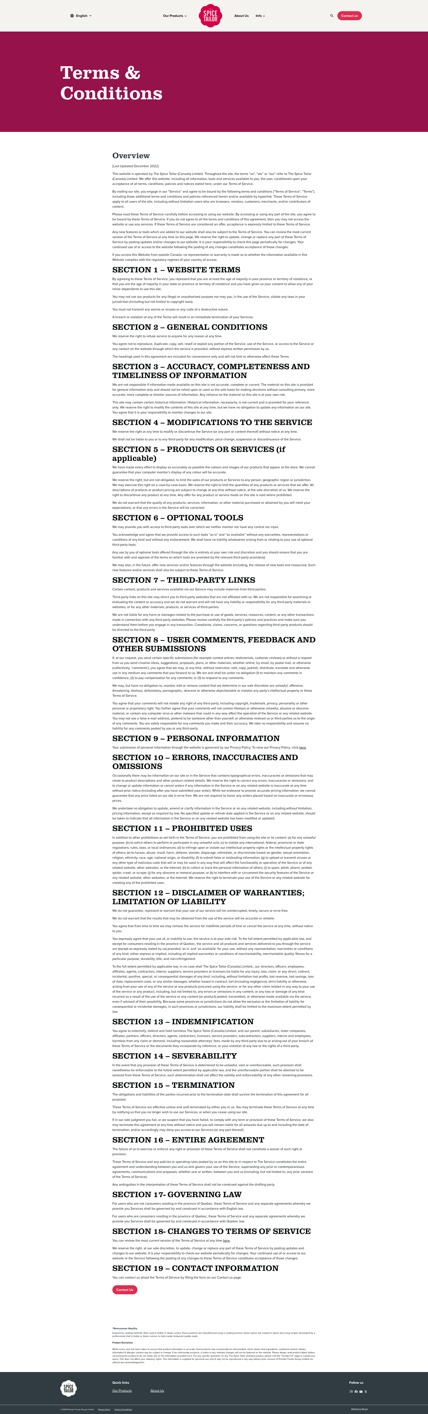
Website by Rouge (359, 1409)
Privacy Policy (104, 1409)
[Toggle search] (331, 15)
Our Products (173, 15)
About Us (241, 15)
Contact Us (124, 1289)
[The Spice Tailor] (210, 15)
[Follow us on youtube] (361, 1391)
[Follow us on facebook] (356, 1391)
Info (259, 15)
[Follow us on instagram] (351, 1391)
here (302, 747)
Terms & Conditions (123, 1409)
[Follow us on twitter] (366, 1391)
